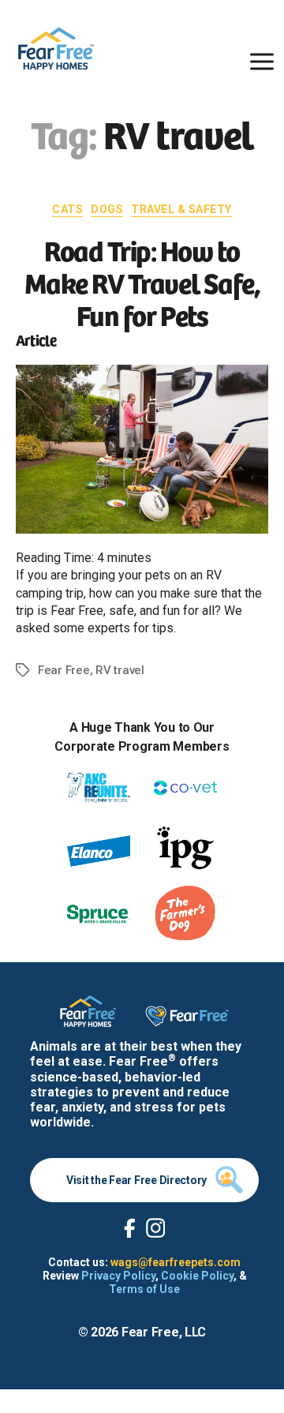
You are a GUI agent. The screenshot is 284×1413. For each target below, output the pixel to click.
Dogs (107, 209)
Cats (67, 209)
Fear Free (64, 670)
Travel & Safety (181, 209)
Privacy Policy (118, 1275)
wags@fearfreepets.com (175, 1262)
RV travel (119, 670)
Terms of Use (144, 1289)
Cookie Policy (197, 1275)
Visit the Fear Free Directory (136, 1180)
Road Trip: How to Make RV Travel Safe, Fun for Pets (142, 281)
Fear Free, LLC (163, 1332)
